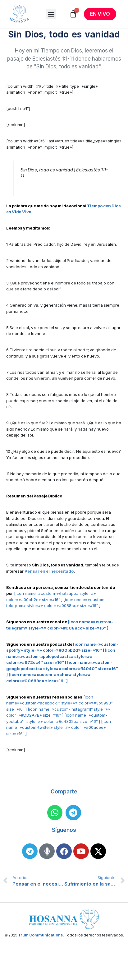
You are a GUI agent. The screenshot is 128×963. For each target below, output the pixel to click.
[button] (51, 14)
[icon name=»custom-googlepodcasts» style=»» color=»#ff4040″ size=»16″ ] (62, 668)
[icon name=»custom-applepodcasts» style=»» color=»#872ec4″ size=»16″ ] (60, 656)
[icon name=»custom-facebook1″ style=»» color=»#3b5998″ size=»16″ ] (59, 703)
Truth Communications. (41, 935)
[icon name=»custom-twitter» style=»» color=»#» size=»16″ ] (58, 727)
